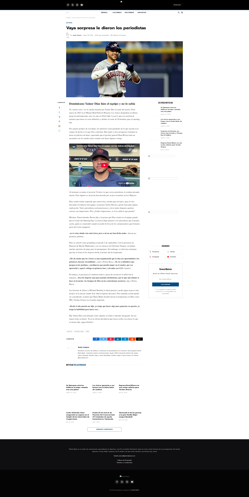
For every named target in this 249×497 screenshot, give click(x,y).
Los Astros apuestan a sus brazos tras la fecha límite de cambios (103, 387)
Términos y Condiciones (124, 463)
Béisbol (104, 12)
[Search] (182, 12)
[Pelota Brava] (124, 5)
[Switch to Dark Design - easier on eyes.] (178, 12)
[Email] (59, 126)
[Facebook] (59, 108)
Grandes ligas (79, 331)
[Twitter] (59, 112)
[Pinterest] (59, 121)
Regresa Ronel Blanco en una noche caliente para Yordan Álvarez (129, 387)
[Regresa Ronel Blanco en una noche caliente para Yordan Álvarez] (131, 376)
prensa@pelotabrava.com (127, 456)
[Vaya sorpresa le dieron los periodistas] (124, 69)
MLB (87, 331)
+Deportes (141, 12)
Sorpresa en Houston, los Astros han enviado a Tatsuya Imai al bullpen (171, 133)
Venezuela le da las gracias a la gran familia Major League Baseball (130, 415)
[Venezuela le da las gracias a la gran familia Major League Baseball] (131, 403)
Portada (68, 18)
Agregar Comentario (104, 429)
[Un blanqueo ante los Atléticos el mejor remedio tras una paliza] (78, 376)
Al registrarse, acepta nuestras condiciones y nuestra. (165, 291)
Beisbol (69, 331)
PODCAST (177, 5)
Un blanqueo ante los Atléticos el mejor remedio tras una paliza (77, 387)
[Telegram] (59, 117)
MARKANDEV (135, 490)
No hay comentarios (103, 35)
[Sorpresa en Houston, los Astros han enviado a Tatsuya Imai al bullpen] (153, 133)
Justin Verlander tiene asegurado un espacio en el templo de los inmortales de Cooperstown (77, 416)
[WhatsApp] (59, 130)
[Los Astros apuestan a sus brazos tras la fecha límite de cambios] (104, 376)
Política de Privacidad (124, 460)
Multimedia (129, 12)
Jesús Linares (77, 35)
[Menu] (67, 12)
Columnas (117, 12)
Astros (69, 23)
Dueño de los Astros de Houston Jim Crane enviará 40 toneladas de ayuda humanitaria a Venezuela (103, 416)
